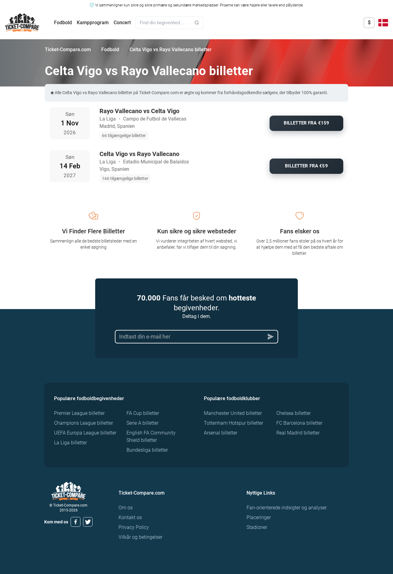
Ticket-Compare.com (68, 49)
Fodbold (63, 22)
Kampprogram (93, 22)
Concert (122, 22)
